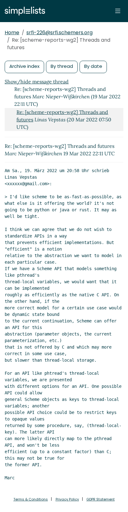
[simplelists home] (23, 11)
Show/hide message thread (37, 81)
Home (12, 32)
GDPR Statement (100, 499)
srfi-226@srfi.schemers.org (59, 32)
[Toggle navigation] (117, 10)
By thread (62, 66)
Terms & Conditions (30, 499)
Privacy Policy (67, 499)
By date (93, 66)
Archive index (24, 66)
